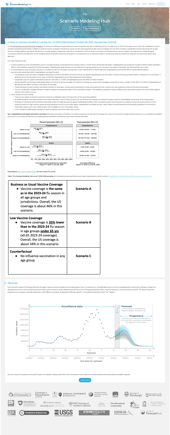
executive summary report (27, 171)
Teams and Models (92, 28)
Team (138, 4)
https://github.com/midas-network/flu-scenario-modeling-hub (130, 176)
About (133, 4)
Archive (144, 4)
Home (128, 4)
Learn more (85, 380)
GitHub (161, 4)
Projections (151, 4)
